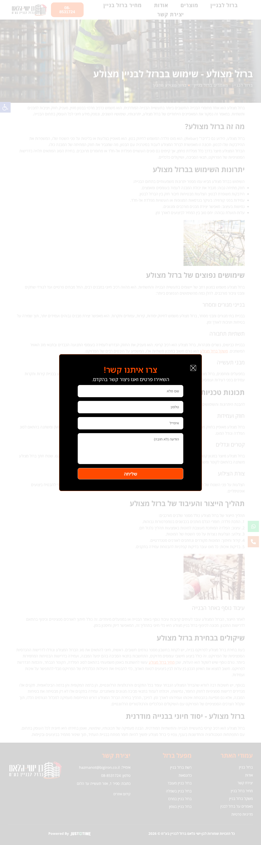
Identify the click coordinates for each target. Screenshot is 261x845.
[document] (130, 422)
